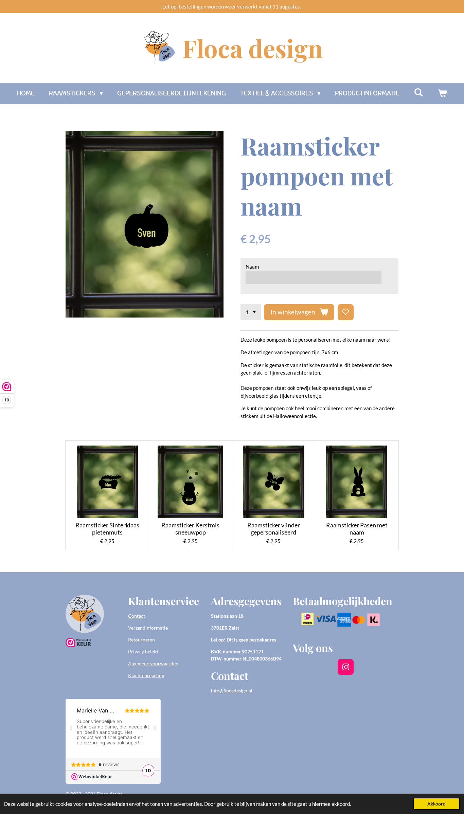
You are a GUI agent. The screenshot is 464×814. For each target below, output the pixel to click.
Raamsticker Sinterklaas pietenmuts (107, 529)
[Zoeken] (418, 92)
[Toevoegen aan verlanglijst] (346, 312)
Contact (136, 616)
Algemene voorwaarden (153, 663)
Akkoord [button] (436, 804)
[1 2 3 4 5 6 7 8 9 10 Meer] (250, 312)
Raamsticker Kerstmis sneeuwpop (190, 529)
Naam (252, 267)
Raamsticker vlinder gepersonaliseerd (273, 529)
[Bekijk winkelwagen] (442, 93)
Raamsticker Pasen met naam (357, 529)
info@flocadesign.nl (231, 690)
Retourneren (141, 640)
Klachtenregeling (146, 675)
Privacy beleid (143, 651)
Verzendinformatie (148, 628)
